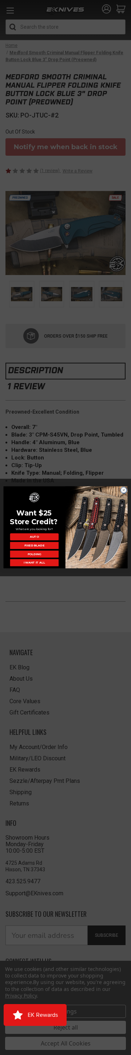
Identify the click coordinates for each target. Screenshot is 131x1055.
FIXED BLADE (34, 546)
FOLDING (34, 554)
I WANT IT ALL (34, 563)
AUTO (34, 537)
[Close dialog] (123, 490)
